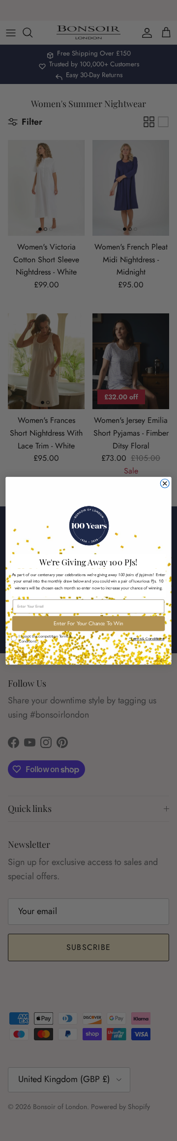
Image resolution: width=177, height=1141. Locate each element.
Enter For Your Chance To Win (88, 623)
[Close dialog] (164, 483)
